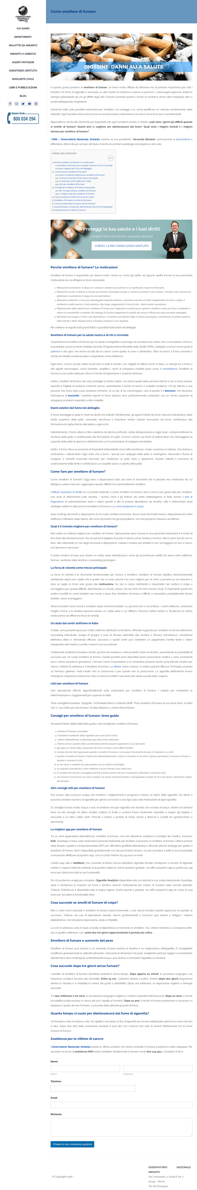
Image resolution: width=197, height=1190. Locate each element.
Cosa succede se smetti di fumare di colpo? (74, 197)
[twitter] (23, 103)
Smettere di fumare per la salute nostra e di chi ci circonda (85, 165)
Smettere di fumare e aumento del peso (73, 200)
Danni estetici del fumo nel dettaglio (75, 168)
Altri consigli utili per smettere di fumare (77, 191)
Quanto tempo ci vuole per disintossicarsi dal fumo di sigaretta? (83, 207)
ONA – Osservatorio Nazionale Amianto (76, 139)
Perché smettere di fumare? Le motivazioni (74, 162)
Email (55, 1097)
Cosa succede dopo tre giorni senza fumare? (75, 203)
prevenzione (183, 139)
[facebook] (10, 103)
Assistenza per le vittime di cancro (70, 210)
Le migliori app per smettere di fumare (76, 194)
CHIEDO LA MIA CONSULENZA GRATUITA (122, 245)
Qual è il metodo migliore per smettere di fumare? (81, 175)
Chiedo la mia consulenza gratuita (72, 1144)
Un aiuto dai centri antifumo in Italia (74, 181)
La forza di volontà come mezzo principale (78, 178)
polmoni (55, 351)
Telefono (57, 1081)
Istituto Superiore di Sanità (67, 492)
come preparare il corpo (130, 506)
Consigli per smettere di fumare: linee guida (74, 187)
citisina (117, 666)
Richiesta (56, 1114)
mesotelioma (169, 368)
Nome (54, 1074)
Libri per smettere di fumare (71, 184)
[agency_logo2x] (23, 6)
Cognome (128, 1074)
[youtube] (29, 103)
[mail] (16, 103)
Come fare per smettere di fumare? (70, 171)
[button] (109, 158)
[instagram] (36, 103)
